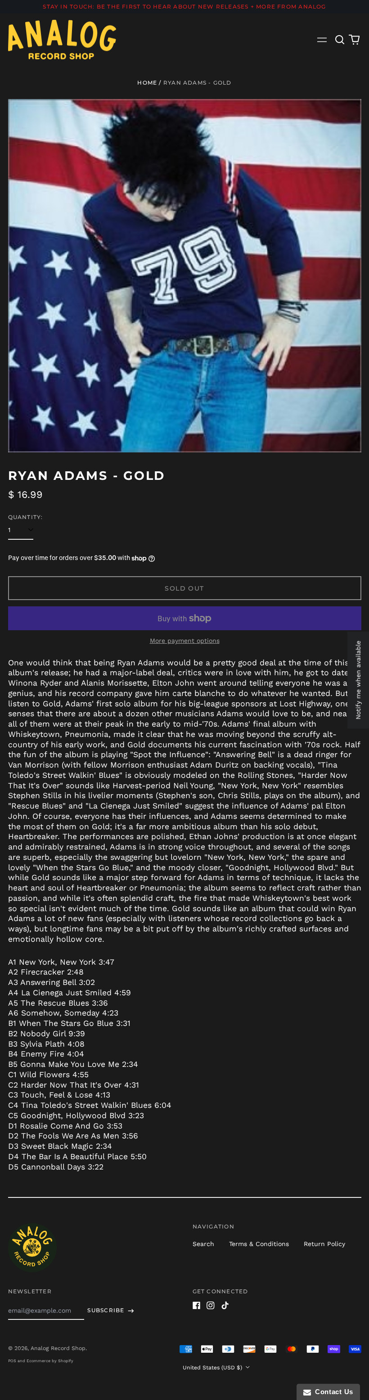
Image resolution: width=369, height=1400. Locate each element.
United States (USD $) (213, 1367)
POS (12, 1361)
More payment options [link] (185, 640)
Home (147, 82)
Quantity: (25, 517)
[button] (340, 39)
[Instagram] (211, 1305)
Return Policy (324, 1243)
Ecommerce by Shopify (50, 1361)
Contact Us (332, 1391)
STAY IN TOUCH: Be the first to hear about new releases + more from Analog (184, 6)
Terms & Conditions (259, 1243)
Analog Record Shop (58, 1348)
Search (203, 1243)
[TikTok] (225, 1305)
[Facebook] (197, 1305)
